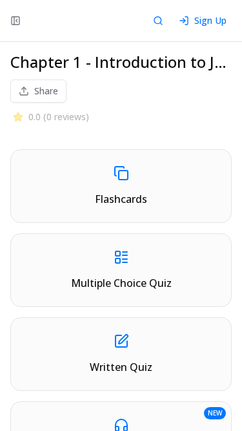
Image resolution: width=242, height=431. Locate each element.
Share (46, 91)
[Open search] (158, 20)
